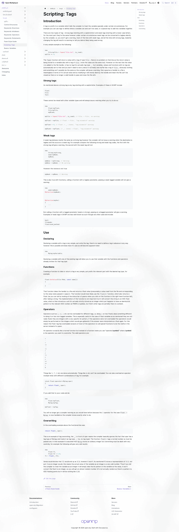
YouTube (73, 511)
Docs (107, 3)
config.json (33, 508)
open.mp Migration (36, 505)
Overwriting (142, 28)
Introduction (140, 9)
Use (138, 17)
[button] (14, 7)
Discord (73, 502)
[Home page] (45, 8)
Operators (142, 26)
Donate (142, 3)
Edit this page (50, 478)
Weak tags (142, 15)
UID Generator (117, 511)
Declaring (141, 20)
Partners (134, 3)
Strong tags (142, 12)
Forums (118, 3)
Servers (126, 3)
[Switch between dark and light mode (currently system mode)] (158, 2)
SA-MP (114, 514)
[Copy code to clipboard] (130, 50)
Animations (115, 508)
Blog (112, 3)
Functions (141, 23)
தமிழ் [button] (152, 3)
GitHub (73, 505)
